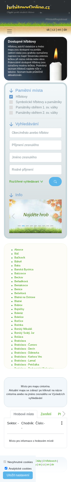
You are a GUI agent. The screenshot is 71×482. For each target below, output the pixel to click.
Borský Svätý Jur (24, 332)
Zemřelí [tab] (46, 414)
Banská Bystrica (23, 269)
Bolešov (19, 317)
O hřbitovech (50, 461)
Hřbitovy (21, 96)
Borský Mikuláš (23, 328)
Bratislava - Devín (24, 348)
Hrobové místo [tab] (24, 414)
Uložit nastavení (18, 475)
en (59, 29)
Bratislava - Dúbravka (26, 352)
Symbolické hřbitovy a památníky (39, 102)
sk (48, 29)
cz (53, 29)
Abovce (18, 249)
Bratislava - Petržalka (26, 364)
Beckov (18, 277)
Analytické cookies (20, 468)
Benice (18, 289)
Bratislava (20, 340)
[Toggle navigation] (9, 31)
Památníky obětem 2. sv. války (37, 112)
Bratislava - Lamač (25, 360)
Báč (16, 253)
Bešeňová (20, 293)
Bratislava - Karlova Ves (28, 356)
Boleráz (18, 313)
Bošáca (18, 336)
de (65, 29)
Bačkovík (19, 257)
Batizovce (20, 273)
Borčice (18, 320)
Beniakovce (21, 285)
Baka (17, 265)
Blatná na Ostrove (24, 297)
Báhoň (18, 261)
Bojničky (19, 309)
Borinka (18, 324)
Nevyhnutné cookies (20, 462)
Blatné (18, 301)
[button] (13, 216)
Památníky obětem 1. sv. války (37, 107)
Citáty (38, 461)
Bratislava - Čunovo (25, 344)
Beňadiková (21, 281)
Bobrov (18, 305)
